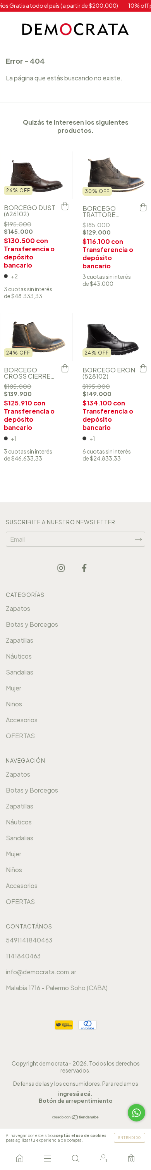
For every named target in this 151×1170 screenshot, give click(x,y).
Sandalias (19, 672)
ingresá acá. (75, 1093)
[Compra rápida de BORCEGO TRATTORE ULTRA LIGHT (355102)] (143, 207)
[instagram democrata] (61, 568)
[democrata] (20, 1158)
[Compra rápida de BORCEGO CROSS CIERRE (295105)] (65, 369)
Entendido (129, 1138)
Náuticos (19, 656)
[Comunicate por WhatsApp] (136, 1112)
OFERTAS (20, 736)
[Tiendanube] (75, 1117)
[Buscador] (75, 1158)
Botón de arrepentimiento (76, 1100)
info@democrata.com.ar (41, 972)
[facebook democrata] (84, 568)
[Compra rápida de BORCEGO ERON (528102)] (143, 369)
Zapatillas (19, 640)
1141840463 (23, 956)
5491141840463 (29, 940)
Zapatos (18, 608)
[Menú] (48, 1158)
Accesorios (22, 720)
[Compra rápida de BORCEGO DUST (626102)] (65, 206)
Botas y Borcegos (32, 624)
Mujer (13, 688)
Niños (14, 704)
